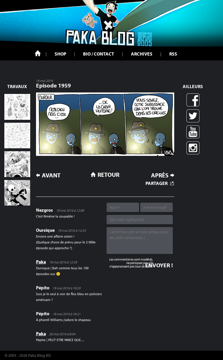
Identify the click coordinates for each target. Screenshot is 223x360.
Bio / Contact (98, 54)
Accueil (38, 53)
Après (159, 175)
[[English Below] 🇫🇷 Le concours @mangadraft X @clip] (17, 164)
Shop (60, 54)
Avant (51, 175)
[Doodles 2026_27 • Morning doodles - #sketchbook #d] (17, 107)
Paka (41, 262)
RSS (173, 54)
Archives (141, 54)
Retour (108, 174)
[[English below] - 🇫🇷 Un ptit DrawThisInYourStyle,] (17, 193)
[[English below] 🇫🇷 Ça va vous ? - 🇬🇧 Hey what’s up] (17, 136)
